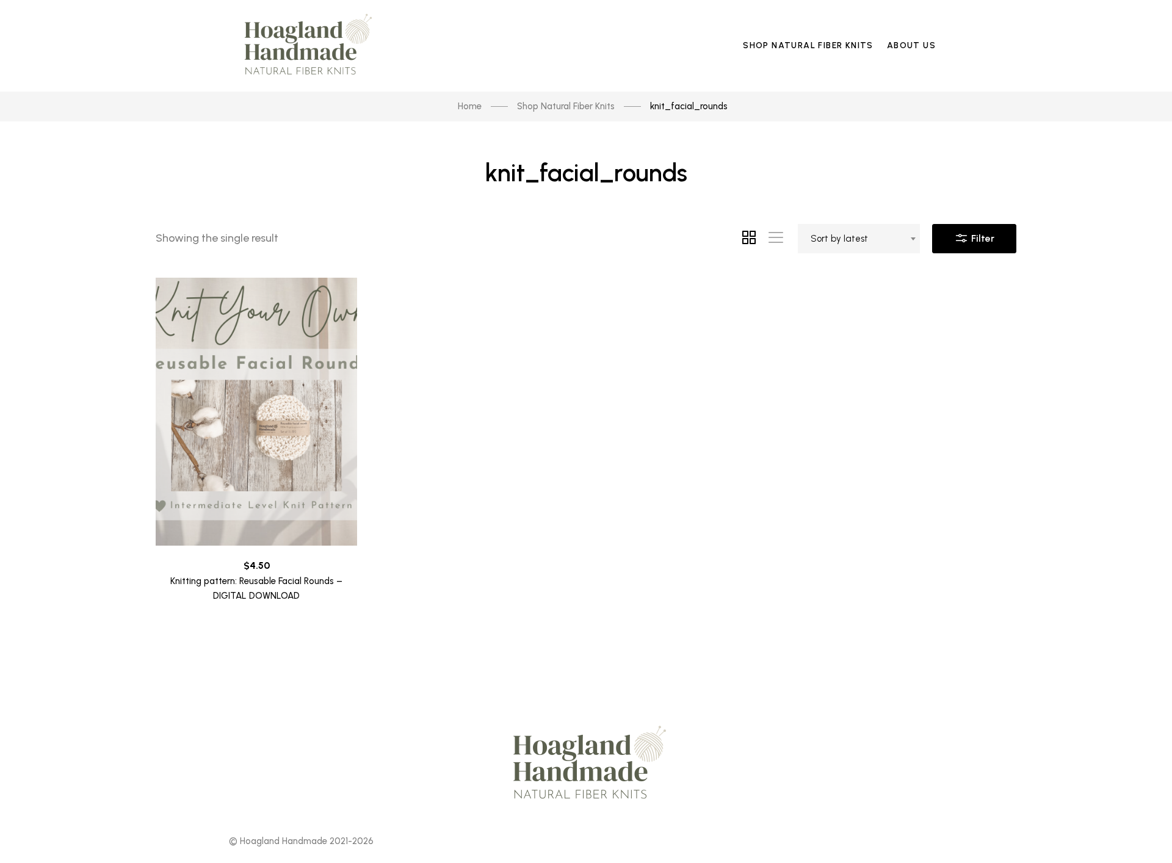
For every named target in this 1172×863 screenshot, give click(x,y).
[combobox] (859, 238)
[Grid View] (749, 239)
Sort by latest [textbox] (839, 238)
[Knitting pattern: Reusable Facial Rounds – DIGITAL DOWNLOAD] (256, 412)
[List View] (776, 239)
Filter (981, 238)
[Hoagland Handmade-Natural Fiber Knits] (305, 46)
